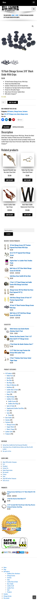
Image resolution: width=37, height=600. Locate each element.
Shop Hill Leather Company (9, 478)
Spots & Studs (10, 406)
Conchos (7, 420)
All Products (10, 111)
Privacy (4, 474)
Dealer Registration (7, 470)
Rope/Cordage (10, 397)
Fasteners (25, 111)
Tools (8, 413)
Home (12, 15)
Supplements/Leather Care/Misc (15, 408)
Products (7, 434)
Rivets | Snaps (10, 429)
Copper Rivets (10, 427)
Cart (4, 464)
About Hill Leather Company (10, 462)
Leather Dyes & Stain (12, 390)
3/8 (5, 114)
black (18, 114)
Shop (17, 15)
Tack (8, 410)
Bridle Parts (10, 375)
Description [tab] (6, 127)
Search (8, 234)
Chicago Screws (18, 111)
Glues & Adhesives (12, 385)
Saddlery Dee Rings (13, 403)
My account (6, 472)
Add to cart (12, 102)
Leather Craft (8, 431)
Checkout (5, 466)
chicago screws (24, 114)
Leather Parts (10, 392)
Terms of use (6, 480)
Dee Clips (9, 380)
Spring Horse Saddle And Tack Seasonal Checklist (15, 445)
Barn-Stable (8, 417)
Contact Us (5, 468)
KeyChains (9, 387)
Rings (8, 394)
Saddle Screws (12, 401)
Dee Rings (9, 383)
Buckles (9, 378)
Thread (10, 415)
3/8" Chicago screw (12, 114)
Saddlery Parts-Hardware (13, 573)
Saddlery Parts (10, 399)
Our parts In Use (7, 451)
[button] (32, 26)
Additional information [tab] (18, 127)
